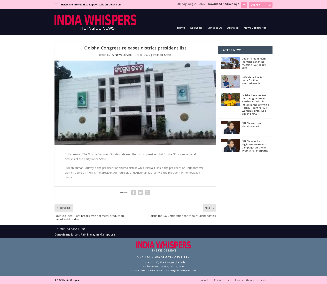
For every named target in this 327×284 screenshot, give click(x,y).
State (167, 55)
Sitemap (249, 280)
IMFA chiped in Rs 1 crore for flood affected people (253, 80)
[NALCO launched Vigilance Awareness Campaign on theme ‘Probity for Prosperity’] (230, 145)
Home (181, 28)
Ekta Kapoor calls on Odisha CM (102, 4)
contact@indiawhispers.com (180, 270)
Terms (228, 280)
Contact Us (214, 28)
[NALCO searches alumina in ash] (230, 127)
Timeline (261, 280)
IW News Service (121, 55)
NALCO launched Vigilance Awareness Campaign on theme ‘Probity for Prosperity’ (255, 146)
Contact (218, 280)
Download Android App (223, 4)
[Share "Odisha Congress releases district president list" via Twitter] (140, 192)
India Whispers (71, 280)
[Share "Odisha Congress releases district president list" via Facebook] (133, 192)
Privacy (239, 280)
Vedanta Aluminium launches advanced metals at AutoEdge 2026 (254, 63)
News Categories (255, 28)
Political (158, 55)
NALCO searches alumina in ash (251, 125)
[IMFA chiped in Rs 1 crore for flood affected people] (230, 81)
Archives (233, 28)
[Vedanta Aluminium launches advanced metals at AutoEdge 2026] (230, 63)
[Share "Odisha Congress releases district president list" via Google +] (147, 192)
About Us (196, 28)
